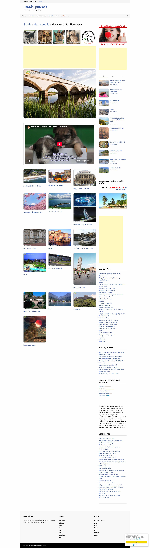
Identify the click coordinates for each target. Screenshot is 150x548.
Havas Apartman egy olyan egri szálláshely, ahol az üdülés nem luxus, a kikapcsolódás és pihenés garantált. (112, 462)
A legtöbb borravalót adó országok (109, 359)
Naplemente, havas (29, 345)
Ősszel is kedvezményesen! (107, 457)
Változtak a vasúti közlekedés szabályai (110, 356)
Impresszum (26, 545)
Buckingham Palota (29, 248)
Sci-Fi (60, 528)
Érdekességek (41, 16)
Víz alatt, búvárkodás (105, 305)
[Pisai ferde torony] (104, 101)
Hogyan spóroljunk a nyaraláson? (109, 373)
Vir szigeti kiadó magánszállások (108, 474)
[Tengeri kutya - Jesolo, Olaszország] (104, 89)
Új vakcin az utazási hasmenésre (108, 367)
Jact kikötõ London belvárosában (83, 248)
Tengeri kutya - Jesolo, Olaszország (116, 90)
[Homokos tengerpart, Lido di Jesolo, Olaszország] (104, 81)
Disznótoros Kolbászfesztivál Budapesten (111, 470)
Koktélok (61, 523)
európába (102, 389)
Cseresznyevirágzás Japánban (32, 212)
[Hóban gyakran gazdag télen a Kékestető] (104, 160)
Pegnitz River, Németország (31, 311)
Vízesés (101, 337)
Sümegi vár (76, 309)
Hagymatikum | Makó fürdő (117, 142)
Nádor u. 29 (102, 466)
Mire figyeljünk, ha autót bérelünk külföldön (112, 361)
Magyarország (41, 24)
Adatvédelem (34, 545)
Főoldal (24, 16)
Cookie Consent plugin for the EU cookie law (137, 545)
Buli (60, 532)
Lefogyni (96, 532)
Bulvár (60, 525)
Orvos (96, 528)
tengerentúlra (103, 391)
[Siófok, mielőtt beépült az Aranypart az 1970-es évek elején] (104, 118)
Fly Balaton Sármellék (55, 268)
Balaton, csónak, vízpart (106, 307)
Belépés (40, 1)
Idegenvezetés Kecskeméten (107, 453)
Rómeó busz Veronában (55, 185)
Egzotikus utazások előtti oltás (108, 365)
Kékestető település (115, 167)
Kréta (50, 309)
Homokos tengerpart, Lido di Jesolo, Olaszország (117, 81)
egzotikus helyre (104, 393)
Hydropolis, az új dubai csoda (82, 225)
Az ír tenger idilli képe (55, 212)
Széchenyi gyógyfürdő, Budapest (108, 320)
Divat (95, 523)
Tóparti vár (102, 339)
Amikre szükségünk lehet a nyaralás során (111, 352)
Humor (61, 537)
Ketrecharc (62, 535)
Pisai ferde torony (114, 100)
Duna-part (102, 341)
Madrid (101, 330)
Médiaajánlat (41, 545)
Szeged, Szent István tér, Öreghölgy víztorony (112, 314)
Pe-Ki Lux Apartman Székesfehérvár (109, 451)
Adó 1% (64, 16)
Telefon (61, 530)
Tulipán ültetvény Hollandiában (108, 324)
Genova (50, 248)
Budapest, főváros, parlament (108, 322)
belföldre (102, 387)
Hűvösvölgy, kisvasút (105, 299)
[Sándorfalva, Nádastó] (104, 151)
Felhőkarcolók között (105, 333)
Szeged (112, 109)
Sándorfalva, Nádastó (116, 151)
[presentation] (103, 76)
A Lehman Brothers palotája (32, 186)
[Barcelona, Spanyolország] (104, 128)
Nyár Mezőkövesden (105, 468)
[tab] (103, 76)
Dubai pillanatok (104, 316)
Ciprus (25, 274)
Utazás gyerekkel (104, 363)
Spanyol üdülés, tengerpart (107, 335)
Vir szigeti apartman (105, 481)
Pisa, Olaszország (79, 287)
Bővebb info (136, 539)
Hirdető (50, 16)
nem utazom (103, 395)
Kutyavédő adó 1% (99, 520)
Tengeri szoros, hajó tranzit (107, 328)
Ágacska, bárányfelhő (105, 303)
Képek (57, 16)
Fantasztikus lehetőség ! (106, 443)
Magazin (31, 16)
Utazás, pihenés (35, 7)
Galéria (27, 24)
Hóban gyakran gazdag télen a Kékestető (111, 295)
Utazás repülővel (104, 318)
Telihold (101, 301)
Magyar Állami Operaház (81, 189)
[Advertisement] (59, 57)
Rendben (136, 542)
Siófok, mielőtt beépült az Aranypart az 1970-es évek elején (117, 119)
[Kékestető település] (104, 168)
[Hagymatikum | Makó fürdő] (104, 142)
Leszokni (96, 535)
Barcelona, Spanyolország (117, 128)
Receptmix (62, 520)
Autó (95, 530)
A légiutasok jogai (104, 354)
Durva (96, 525)
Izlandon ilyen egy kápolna (107, 326)
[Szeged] (104, 110)
